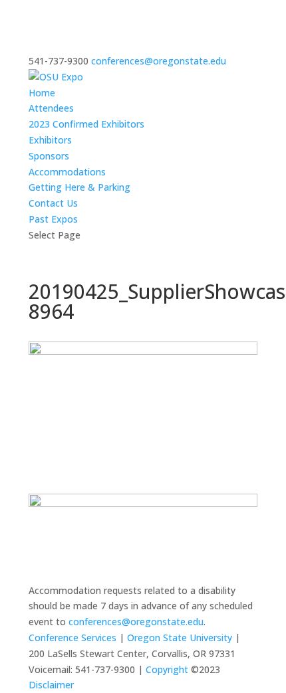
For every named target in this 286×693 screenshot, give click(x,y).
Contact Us (53, 203)
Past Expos (53, 219)
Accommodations (67, 171)
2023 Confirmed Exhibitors (86, 124)
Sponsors (49, 155)
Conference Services (72, 637)
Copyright (167, 669)
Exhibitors (50, 140)
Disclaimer (51, 684)
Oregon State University (179, 637)
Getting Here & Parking (79, 187)
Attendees (51, 108)
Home (42, 92)
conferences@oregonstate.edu (136, 621)
